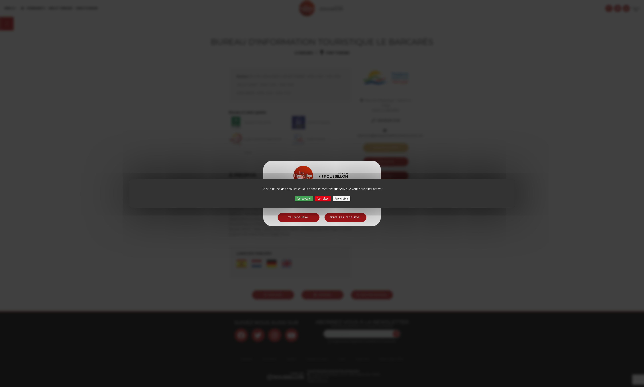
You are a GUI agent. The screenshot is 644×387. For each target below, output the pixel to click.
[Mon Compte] (626, 8)
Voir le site (385, 161)
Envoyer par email (374, 294)
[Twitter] (258, 335)
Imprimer (324, 294)
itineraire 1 (386, 175)
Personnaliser (341, 198)
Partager (275, 294)
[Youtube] (291, 335)
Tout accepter (304, 198)
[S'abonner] (396, 333)
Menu (8, 8)
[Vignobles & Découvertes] (617, 8)
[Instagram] (274, 335)
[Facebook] (241, 335)
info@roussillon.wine (317, 381)
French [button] (636, 8)
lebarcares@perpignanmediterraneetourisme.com (390, 136)
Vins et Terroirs (60, 8)
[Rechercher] (608, 8)
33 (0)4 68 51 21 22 (319, 377)
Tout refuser (322, 198)
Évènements (36, 8)
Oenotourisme (87, 8)
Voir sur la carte (386, 147)
